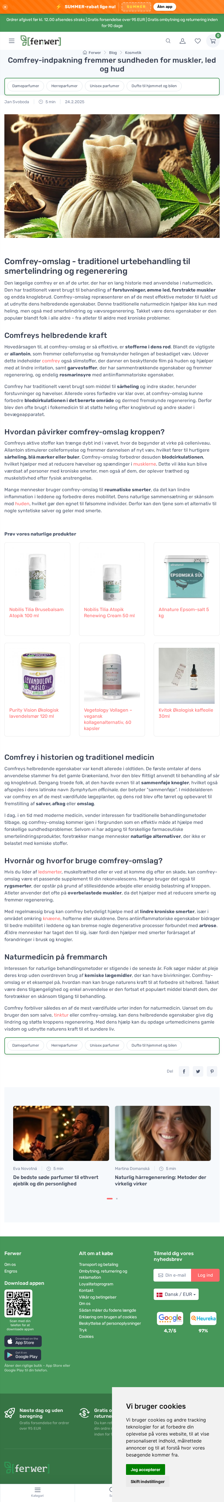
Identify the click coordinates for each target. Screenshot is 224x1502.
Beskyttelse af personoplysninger (110, 1323)
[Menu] (11, 41)
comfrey (51, 361)
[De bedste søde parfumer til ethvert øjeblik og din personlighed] (61, 1133)
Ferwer (95, 52)
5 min (50, 101)
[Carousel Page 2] (117, 1198)
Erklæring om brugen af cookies (108, 1317)
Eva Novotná (25, 1168)
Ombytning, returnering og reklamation (103, 1274)
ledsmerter (50, 872)
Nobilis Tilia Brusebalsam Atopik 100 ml (36, 612)
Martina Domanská (132, 1168)
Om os (10, 1264)
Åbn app (165, 6)
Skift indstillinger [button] (148, 1481)
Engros (10, 1271)
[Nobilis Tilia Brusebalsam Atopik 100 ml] (37, 573)
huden (22, 503)
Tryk (83, 1330)
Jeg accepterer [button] (145, 1469)
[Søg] (168, 40)
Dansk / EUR (178, 1294)
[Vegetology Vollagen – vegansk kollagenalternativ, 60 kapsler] (112, 674)
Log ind (205, 1275)
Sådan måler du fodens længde (107, 1310)
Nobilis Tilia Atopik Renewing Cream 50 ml (109, 612)
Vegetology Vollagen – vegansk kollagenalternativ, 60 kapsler (108, 719)
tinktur (61, 1015)
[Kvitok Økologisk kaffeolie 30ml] (187, 674)
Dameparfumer (25, 86)
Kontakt (86, 1290)
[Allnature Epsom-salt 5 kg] (187, 573)
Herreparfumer (64, 86)
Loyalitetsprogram (96, 1284)
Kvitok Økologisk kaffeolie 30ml (186, 713)
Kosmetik (133, 52)
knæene (51, 918)
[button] (23, 1341)
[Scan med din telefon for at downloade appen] (20, 1303)
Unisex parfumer (104, 86)
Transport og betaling (98, 1264)
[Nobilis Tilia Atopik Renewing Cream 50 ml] (112, 573)
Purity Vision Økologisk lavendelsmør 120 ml (34, 713)
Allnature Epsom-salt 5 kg (184, 612)
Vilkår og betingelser (97, 1297)
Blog (113, 52)
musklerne (144, 464)
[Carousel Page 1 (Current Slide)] (110, 1198)
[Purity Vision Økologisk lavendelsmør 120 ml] (37, 674)
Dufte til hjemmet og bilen (154, 86)
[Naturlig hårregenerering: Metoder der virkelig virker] (163, 1133)
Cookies (86, 1336)
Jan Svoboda (16, 101)
